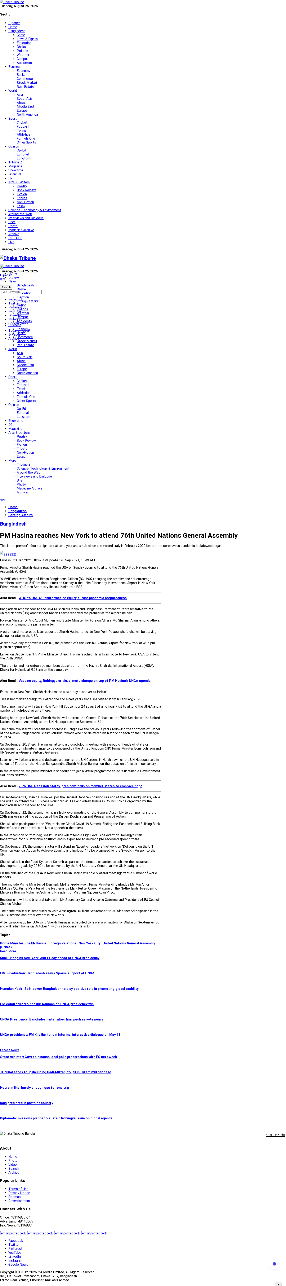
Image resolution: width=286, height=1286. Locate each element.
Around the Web (20, 214)
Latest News (9, 1050)
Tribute (22, 198)
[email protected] (13, 1233)
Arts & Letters (19, 182)
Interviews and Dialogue (26, 218)
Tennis (21, 130)
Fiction (22, 194)
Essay (21, 206)
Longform (24, 158)
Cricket (22, 122)
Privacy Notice (19, 1193)
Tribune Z (15, 162)
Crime (21, 35)
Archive (13, 234)
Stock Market (27, 83)
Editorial (23, 154)
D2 (10, 178)
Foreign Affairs (28, 301)
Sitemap (14, 1197)
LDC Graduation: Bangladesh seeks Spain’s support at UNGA (47, 973)
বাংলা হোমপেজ (275, 1134)
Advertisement (19, 1201)
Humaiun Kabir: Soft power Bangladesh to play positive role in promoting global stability (69, 989)
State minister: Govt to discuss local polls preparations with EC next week (58, 1057)
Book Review (26, 190)
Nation (21, 305)
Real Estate (25, 87)
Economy (23, 71)
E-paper (14, 23)
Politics (22, 51)
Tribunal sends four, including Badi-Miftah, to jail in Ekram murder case (55, 1072)
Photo (13, 226)
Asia (20, 95)
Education (24, 43)
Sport (12, 118)
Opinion (13, 146)
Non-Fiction (25, 202)
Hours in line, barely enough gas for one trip (34, 1088)
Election (23, 297)
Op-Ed (21, 150)
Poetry (22, 186)
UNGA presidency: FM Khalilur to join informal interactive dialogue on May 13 (60, 1035)
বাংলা (2, 279)
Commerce (25, 79)
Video (12, 1165)
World (12, 91)
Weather (23, 55)
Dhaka (21, 47)
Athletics (23, 134)
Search (13, 1169)
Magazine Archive (21, 230)
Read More (8, 951)
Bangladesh (16, 31)
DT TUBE (15, 238)
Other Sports (26, 142)
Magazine (15, 166)
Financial (14, 174)
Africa (21, 103)
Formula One (26, 138)
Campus (22, 59)
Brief (11, 222)
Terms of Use (18, 1189)
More (12, 460)
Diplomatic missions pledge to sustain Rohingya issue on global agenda (56, 1118)
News (12, 281)
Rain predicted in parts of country (26, 1103)
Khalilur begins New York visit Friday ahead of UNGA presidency (49, 958)
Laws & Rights (27, 39)
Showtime (15, 170)
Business (14, 67)
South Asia (24, 99)
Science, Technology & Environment (34, 210)
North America (27, 115)
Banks (21, 75)
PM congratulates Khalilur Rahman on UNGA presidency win (47, 1004)
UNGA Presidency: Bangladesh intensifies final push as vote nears (51, 1019)
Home (12, 27)
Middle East (25, 107)
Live (11, 242)
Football (23, 126)
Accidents (24, 63)
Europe (22, 111)
